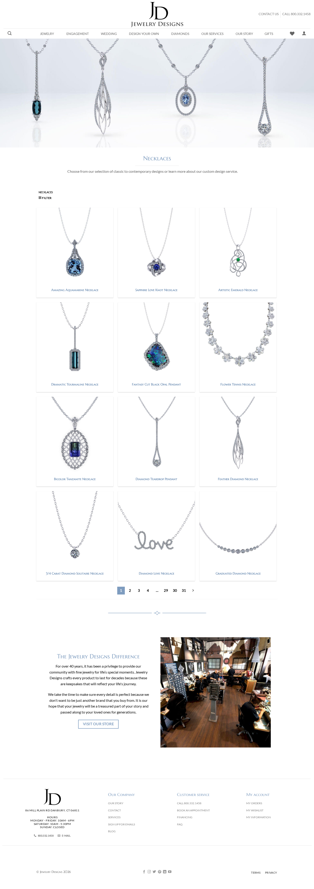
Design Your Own (144, 34)
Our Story (244, 34)
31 (184, 590)
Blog (112, 831)
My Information (258, 817)
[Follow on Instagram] (149, 872)
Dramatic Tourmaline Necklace (74, 384)
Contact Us (269, 14)
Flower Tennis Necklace (238, 384)
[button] (45, 198)
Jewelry (47, 34)
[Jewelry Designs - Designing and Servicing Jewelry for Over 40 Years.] (157, 14)
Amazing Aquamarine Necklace (74, 290)
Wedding (109, 34)
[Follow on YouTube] (169, 872)
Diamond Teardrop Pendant (156, 479)
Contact (114, 810)
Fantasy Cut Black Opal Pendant (156, 384)
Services (114, 817)
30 (175, 590)
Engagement (77, 34)
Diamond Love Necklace (156, 573)
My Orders (254, 803)
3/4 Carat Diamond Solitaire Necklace (75, 573)
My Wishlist (254, 810)
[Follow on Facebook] (144, 872)
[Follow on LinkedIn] (164, 872)
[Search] (9, 33)
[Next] (193, 591)
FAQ (180, 824)
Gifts (269, 34)
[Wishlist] (292, 33)
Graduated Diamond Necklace (238, 573)
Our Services (212, 34)
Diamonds (180, 34)
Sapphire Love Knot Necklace (156, 290)
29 (166, 590)
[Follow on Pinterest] (159, 872)
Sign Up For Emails (121, 824)
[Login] (304, 33)
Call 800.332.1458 (296, 14)
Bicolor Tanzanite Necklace (75, 479)
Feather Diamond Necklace (238, 479)
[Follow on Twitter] (154, 872)
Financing (184, 817)
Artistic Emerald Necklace (238, 290)
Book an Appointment (193, 810)
